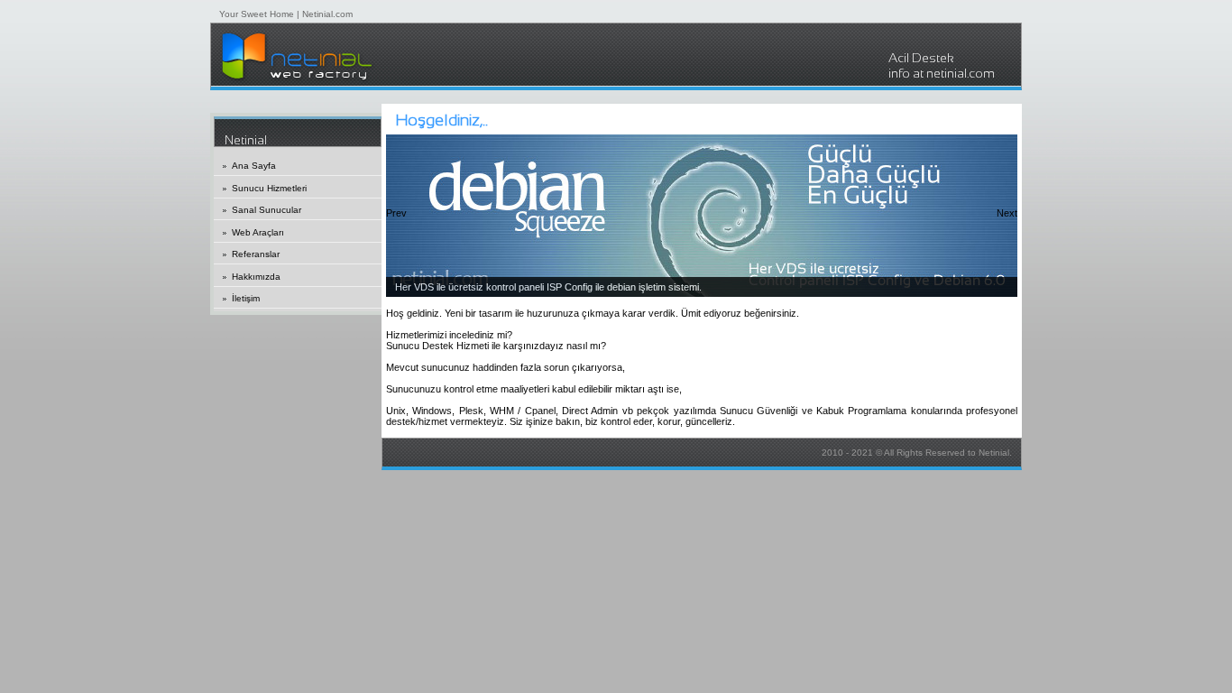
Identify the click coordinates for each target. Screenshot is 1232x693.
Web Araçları (258, 232)
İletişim (246, 298)
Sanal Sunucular (266, 210)
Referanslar (256, 254)
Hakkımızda (256, 277)
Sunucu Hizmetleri (269, 188)
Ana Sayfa (254, 166)
